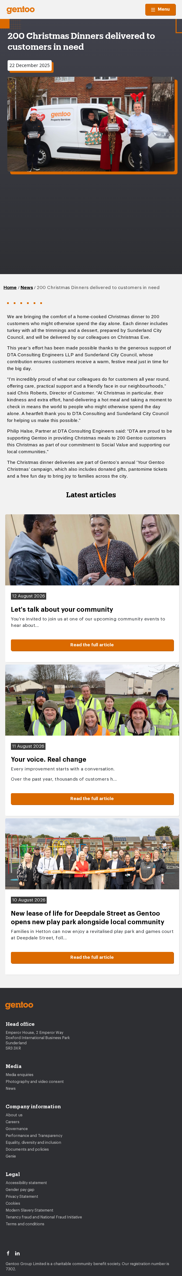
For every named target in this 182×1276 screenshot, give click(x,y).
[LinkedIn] (19, 1253)
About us (14, 1115)
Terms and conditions (25, 1224)
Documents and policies (27, 1149)
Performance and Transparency (34, 1136)
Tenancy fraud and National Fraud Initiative (44, 1217)
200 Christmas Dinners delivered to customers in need (98, 287)
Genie (11, 1156)
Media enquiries (20, 1075)
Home (10, 287)
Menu (164, 9)
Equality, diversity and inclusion (33, 1143)
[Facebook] (10, 1253)
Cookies (13, 1203)
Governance (17, 1129)
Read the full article (92, 645)
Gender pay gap (20, 1190)
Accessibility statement (26, 1183)
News (27, 287)
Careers (12, 1122)
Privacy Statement (22, 1197)
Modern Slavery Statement (29, 1210)
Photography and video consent (35, 1082)
